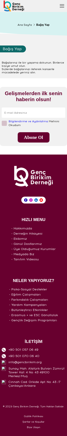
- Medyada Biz (22, 254)
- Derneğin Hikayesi (26, 233)
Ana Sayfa (25, 24)
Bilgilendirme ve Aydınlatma (28, 121)
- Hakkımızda (21, 228)
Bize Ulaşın (33, 427)
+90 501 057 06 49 (23, 350)
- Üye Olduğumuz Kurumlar (33, 249)
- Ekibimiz (19, 239)
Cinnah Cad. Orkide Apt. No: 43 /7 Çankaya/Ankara (34, 384)
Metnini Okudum (34, 123)
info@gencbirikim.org (25, 362)
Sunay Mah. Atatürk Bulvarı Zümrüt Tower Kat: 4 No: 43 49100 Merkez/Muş (36, 372)
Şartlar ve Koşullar (33, 421)
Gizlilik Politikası (33, 416)
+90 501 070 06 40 (23, 356)
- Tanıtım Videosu (25, 259)
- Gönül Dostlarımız (26, 244)
